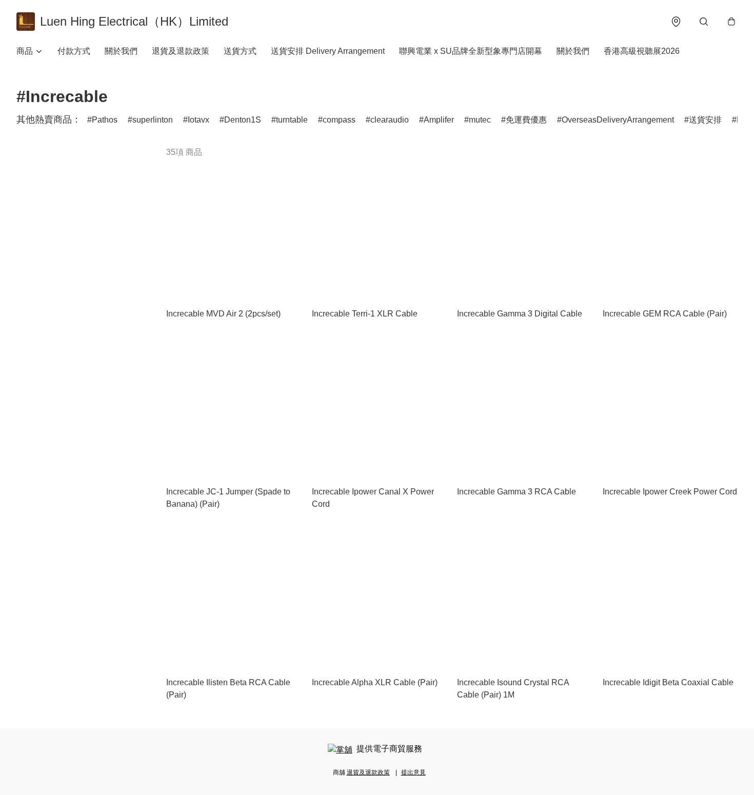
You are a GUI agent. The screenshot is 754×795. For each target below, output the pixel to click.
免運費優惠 (526, 119)
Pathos (104, 119)
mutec (480, 119)
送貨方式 (240, 51)
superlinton (152, 119)
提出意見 (413, 772)
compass (339, 119)
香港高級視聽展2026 (642, 51)
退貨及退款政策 (180, 51)
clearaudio (389, 119)
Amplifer (439, 119)
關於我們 (121, 51)
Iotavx (198, 119)
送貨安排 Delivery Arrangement (328, 51)
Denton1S (242, 119)
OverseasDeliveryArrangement (618, 119)
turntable (292, 119)
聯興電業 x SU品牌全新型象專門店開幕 (470, 51)
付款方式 (73, 51)
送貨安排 (705, 119)
